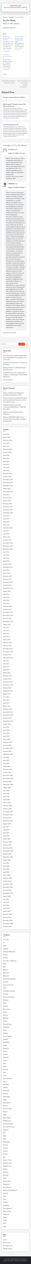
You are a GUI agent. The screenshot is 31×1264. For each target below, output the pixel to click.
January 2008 (7, 809)
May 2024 (6, 458)
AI (3, 943)
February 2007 (7, 842)
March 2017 (7, 537)
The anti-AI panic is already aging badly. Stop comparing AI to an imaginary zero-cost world (15, 357)
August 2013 (7, 624)
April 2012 (6, 670)
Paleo (4, 1139)
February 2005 (7, 914)
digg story (13, 28)
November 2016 (8, 546)
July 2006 (6, 863)
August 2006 (7, 860)
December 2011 (8, 682)
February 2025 (7, 449)
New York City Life (9, 1127)
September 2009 (8, 754)
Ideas (4, 1066)
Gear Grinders (7, 1036)
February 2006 (7, 878)
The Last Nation (8, 380)
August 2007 (7, 824)
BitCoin (5, 970)
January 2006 (7, 881)
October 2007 (7, 818)
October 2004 (7, 926)
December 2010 (8, 712)
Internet (5, 1069)
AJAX (4, 946)
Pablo (4, 1136)
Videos (5, 1217)
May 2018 (6, 525)
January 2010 (7, 745)
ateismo (5, 955)
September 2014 (8, 588)
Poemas (5, 1151)
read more (6, 28)
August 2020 (7, 501)
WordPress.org (7, 1249)
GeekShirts (6, 1042)
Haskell (5, 1054)
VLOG (5, 1220)
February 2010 (7, 742)
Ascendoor (11, 1260)
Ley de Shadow (7, 1078)
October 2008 (7, 781)
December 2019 (8, 507)
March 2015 (6, 573)
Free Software (7, 1024)
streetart (5, 1193)
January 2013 (7, 646)
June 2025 (6, 443)
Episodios (6, 1018)
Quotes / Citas (7, 1160)
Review (5, 1169)
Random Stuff (7, 1163)
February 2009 (7, 769)
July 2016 (6, 552)
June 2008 (6, 793)
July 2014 (6, 594)
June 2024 (6, 455)
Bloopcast (6, 976)
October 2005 (7, 890)
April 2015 (6, 570)
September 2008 (8, 784)
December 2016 (8, 543)
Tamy (5, 1196)
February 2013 (7, 642)
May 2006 (6, 869)
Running (5, 1175)
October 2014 (7, 585)
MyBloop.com (7, 1121)
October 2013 (7, 618)
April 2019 (6, 522)
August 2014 (7, 591)
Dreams (5, 1006)
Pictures (5, 1145)
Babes (5, 964)
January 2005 (7, 917)
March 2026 (6, 437)
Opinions (5, 1130)
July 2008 (6, 790)
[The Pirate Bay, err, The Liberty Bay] (21, 43)
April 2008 (6, 800)
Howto (5, 1060)
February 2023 (7, 473)
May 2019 (6, 519)
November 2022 (8, 482)
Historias (5, 1057)
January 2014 (7, 609)
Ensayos (5, 1015)
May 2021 (6, 495)
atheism (5, 958)
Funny (5, 1030)
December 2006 (8, 848)
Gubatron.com (15, 5)
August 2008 (7, 787)
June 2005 (6, 902)
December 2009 (8, 748)
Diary (4, 1003)
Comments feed (7, 1246)
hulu (4, 1063)
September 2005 (8, 893)
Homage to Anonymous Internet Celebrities (14, 97)
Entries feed (6, 1243)
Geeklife (5, 74)
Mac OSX (6, 1084)
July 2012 (6, 661)
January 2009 (7, 772)
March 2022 (7, 488)
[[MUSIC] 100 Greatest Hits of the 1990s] (9, 44)
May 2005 (6, 905)
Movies (5, 1112)
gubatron (16, 23)
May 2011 (6, 700)
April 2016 (6, 561)
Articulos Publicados (9, 952)
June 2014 (6, 597)
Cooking (5, 994)
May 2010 (6, 733)
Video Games (7, 1211)
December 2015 (8, 567)
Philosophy (6, 1142)
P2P (4, 1133)
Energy (5, 1012)
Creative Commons (9, 997)
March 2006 (6, 875)
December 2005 (8, 884)
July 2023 (6, 464)
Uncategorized (7, 1208)
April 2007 (6, 836)
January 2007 (7, 845)
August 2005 (7, 896)
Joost (4, 1075)
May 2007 (6, 833)
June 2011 (6, 697)
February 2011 (7, 709)
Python (5, 1154)
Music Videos (7, 1118)
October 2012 (7, 655)
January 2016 (7, 564)
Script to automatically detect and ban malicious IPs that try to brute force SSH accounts (15, 400)
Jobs (4, 1072)
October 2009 (7, 751)
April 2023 (6, 470)
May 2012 (6, 667)
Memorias (6, 1090)
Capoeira (5, 982)
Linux (4, 1081)
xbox (4, 1226)
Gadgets (5, 1033)
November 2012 (8, 652)
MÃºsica (5, 1087)
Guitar (5, 1051)
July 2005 (6, 899)
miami (5, 1100)
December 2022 (8, 479)
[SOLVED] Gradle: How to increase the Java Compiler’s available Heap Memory (14, 419)
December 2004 (8, 920)
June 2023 (6, 467)
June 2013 (6, 630)
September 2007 (8, 821)
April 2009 (6, 763)
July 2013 (6, 627)
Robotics (5, 1172)
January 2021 (7, 498)
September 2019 (8, 513)
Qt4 (4, 1157)
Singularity (6, 1184)
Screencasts (6, 1181)
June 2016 (6, 555)
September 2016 (8, 549)
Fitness (5, 1021)
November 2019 (8, 510)
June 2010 (6, 730)
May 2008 (6, 796)
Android (5, 949)
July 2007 (6, 827)
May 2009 (6, 760)
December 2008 (8, 775)
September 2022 (8, 485)
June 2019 (6, 516)
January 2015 (7, 579)
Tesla (4, 1199)
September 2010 (8, 721)
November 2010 (8, 715)
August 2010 (7, 724)
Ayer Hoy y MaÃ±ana (9, 961)
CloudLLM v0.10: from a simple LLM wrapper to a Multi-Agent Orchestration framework (15, 375)
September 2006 (8, 857)
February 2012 (7, 676)
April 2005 (6, 908)
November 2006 (8, 851)
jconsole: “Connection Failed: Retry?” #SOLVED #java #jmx (14, 407)
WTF (4, 1223)
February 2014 (7, 606)
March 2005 (6, 911)
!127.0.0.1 (6, 939)
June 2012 (6, 664)
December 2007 (8, 812)
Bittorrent (6, 973)
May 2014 (6, 600)
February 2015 (7, 576)
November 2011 (8, 685)
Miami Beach (7, 1103)
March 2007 (6, 839)
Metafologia (6, 1097)
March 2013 (7, 639)
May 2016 (6, 558)
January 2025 (7, 452)
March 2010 (6, 739)
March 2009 (6, 766)
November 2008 (8, 778)
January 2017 (7, 540)
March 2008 (6, 803)
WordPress (24, 1260)
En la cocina (6, 1009)
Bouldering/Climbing (9, 979)
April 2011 (6, 703)
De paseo (5, 1000)
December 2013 (8, 612)
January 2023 (7, 476)
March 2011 (7, 706)
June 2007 (6, 830)
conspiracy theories (9, 991)
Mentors (5, 1093)
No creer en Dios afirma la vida (10, 125)
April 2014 (6, 603)
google (5, 1045)
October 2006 (7, 854)
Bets (4, 967)
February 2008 (7, 806)
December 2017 (8, 528)
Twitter (5, 1202)
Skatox (5, 393)
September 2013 (8, 621)
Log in (5, 1240)
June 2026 (6, 434)
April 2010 (6, 736)
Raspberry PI (7, 1166)
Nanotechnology (8, 1124)
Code (4, 988)
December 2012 (8, 649)
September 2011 (8, 691)
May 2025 (6, 446)
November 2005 (8, 887)
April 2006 (6, 872)
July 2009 (6, 757)
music (5, 1115)
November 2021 (8, 492)
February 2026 (7, 440)
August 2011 (7, 694)
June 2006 (6, 866)
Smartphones (7, 1187)
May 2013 (6, 633)
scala (4, 1178)
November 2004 (8, 923)
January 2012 (7, 679)
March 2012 (7, 673)
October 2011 (7, 688)
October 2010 (7, 718)
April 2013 (6, 636)
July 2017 (6, 531)
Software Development (10, 1190)
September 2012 (8, 658)
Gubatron (11, 184)
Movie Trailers (7, 1109)
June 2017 (6, 534)
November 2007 (8, 815)
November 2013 (8, 615)
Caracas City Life (8, 985)
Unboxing (6, 1205)
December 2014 (8, 582)
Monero (5, 1106)
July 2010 (6, 727)
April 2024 (6, 461)
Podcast (5, 1148)
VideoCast (6, 1214)
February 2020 (7, 504)
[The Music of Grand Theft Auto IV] (9, 62)
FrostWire (6, 1027)
